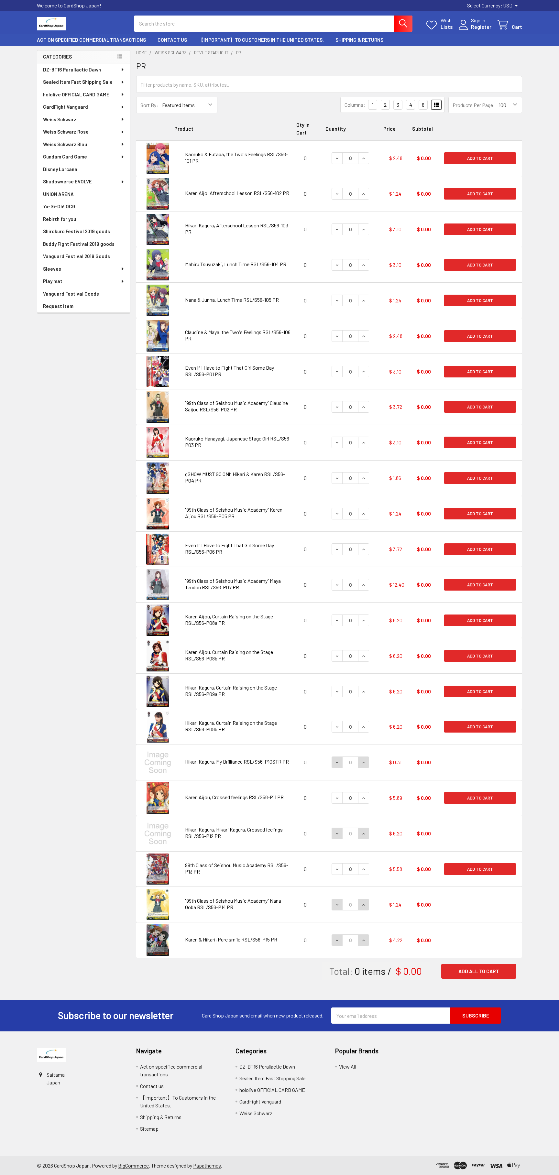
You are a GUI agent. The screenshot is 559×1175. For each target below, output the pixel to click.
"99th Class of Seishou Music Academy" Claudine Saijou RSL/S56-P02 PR (236, 406)
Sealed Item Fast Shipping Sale (78, 82)
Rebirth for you (59, 219)
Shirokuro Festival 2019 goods (76, 231)
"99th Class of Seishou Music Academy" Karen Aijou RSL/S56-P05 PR (233, 512)
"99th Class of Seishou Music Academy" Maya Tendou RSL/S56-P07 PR (233, 584)
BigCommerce (133, 1165)
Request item (58, 306)
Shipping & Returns (359, 40)
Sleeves (52, 269)
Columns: (355, 105)
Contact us (172, 40)
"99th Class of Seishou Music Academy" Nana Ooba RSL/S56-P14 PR (233, 904)
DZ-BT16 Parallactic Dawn (72, 69)
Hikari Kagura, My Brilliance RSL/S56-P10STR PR (237, 761)
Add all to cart (478, 971)
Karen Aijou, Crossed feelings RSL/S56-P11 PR (234, 797)
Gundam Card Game (65, 156)
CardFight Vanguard (65, 107)
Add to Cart (480, 158)
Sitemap (149, 1129)
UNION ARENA (58, 194)
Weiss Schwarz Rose (66, 132)
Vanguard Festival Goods (71, 294)
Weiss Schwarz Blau (65, 144)
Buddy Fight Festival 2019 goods (79, 244)
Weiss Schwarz (59, 119)
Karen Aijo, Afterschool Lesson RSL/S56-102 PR (237, 193)
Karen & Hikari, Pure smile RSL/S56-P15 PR (231, 939)
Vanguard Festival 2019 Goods (76, 256)
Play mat (52, 281)
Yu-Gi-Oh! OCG (59, 206)
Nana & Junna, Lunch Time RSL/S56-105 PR (232, 300)
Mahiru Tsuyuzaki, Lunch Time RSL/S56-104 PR (235, 264)
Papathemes (207, 1165)
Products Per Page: (474, 105)
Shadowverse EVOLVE (67, 181)
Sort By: (149, 105)
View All (347, 1066)
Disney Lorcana (60, 169)
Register (481, 27)
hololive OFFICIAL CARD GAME (76, 94)
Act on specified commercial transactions (91, 40)
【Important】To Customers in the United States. (261, 40)
